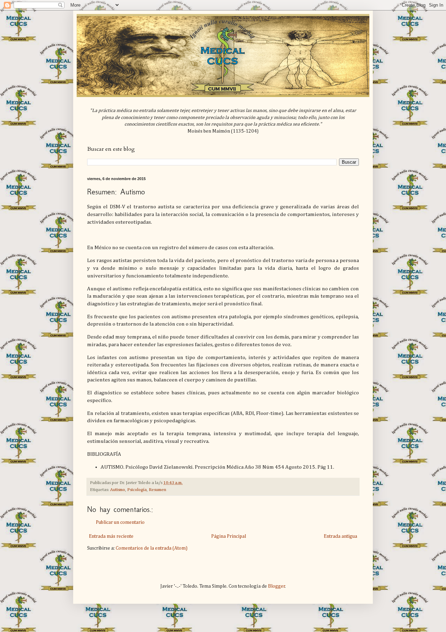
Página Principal (228, 536)
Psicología (137, 490)
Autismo (117, 490)
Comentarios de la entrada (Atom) (151, 548)
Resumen (157, 490)
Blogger (276, 586)
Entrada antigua (340, 536)
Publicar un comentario (120, 522)
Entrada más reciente (111, 536)
